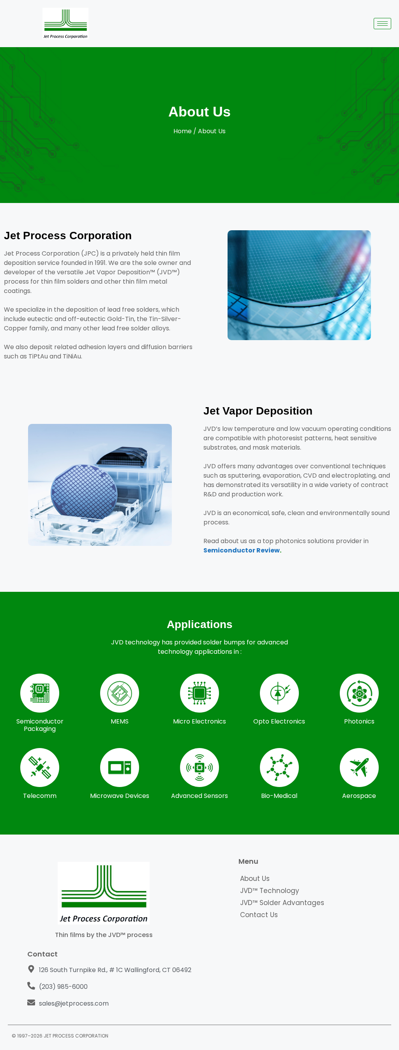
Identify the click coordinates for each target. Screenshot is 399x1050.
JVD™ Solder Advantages (282, 902)
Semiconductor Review (241, 550)
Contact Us (259, 914)
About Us (255, 878)
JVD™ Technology (269, 890)
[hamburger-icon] (382, 23)
